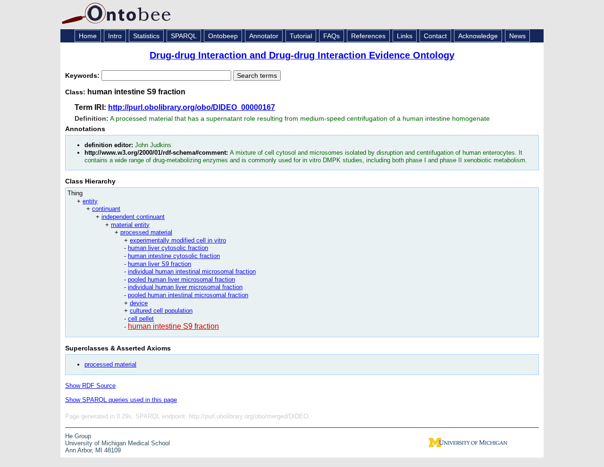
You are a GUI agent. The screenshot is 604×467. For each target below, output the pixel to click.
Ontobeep (223, 36)
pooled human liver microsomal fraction (181, 279)
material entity (130, 224)
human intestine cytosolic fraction (174, 255)
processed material (146, 232)
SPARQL (184, 36)
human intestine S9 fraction (173, 326)
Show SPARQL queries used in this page (121, 399)
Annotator (263, 36)
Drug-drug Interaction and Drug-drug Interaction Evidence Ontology (302, 55)
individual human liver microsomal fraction (185, 287)
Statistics (146, 36)
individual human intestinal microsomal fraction (192, 271)
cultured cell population (161, 310)
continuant (106, 208)
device (139, 303)
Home (88, 36)
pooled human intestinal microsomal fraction (188, 295)
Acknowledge (478, 36)
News (517, 36)
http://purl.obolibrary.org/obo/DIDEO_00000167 (191, 107)
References (368, 36)
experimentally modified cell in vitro (178, 240)
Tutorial (301, 36)
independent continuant (133, 216)
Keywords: (83, 75)
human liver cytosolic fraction (168, 247)
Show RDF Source (90, 385)
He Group (78, 436)
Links (404, 36)
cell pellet (141, 318)
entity (90, 201)
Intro (115, 36)
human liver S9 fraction (159, 263)
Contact (435, 36)
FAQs (331, 36)
